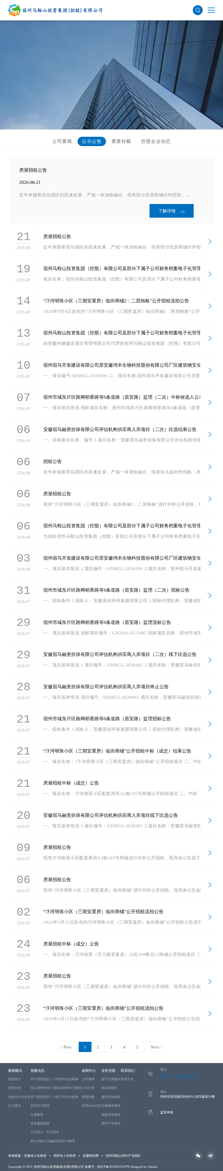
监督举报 (166, 1112)
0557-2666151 (178, 1076)
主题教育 (36, 1114)
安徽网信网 (91, 1155)
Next (155, 1046)
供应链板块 (109, 1088)
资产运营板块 (111, 1079)
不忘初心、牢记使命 (44, 1132)
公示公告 (92, 141)
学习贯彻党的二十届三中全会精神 (54, 1097)
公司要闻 (62, 141)
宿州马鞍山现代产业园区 (123, 1155)
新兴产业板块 (111, 1123)
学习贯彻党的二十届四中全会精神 (54, 1079)
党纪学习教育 (40, 1105)
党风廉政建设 (40, 1123)
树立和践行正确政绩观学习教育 (52, 1141)
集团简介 (14, 1079)
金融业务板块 (111, 1114)
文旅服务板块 (111, 1105)
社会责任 (14, 1105)
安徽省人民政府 (35, 1155)
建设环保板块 (111, 1097)
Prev (68, 1046)
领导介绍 (14, 1088)
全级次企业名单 (19, 1097)
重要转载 (121, 141)
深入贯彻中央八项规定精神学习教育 (56, 1088)
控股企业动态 (156, 141)
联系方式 (127, 1079)
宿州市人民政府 (64, 1155)
